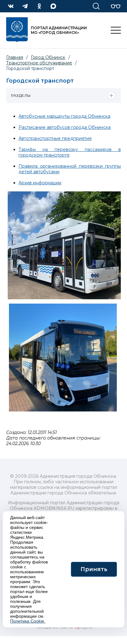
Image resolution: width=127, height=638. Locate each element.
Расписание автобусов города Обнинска (64, 127)
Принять (93, 569)
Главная (14, 57)
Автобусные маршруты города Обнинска (64, 116)
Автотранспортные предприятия (55, 138)
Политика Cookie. (27, 621)
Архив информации (39, 183)
